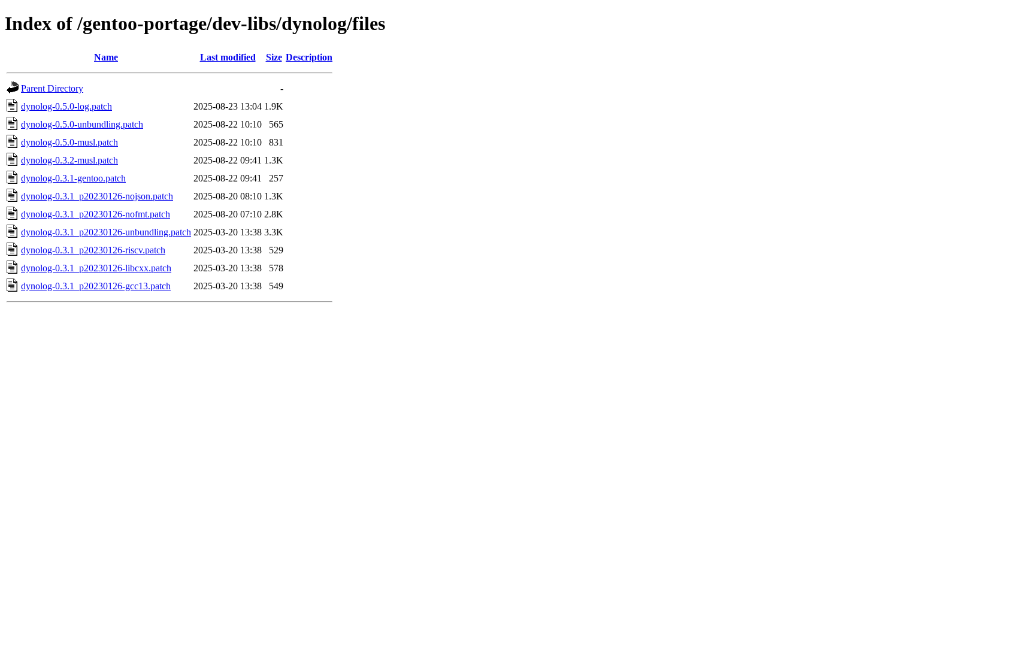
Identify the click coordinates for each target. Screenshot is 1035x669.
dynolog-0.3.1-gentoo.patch (73, 178)
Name (106, 57)
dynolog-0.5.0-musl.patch (69, 142)
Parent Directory (52, 88)
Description (309, 57)
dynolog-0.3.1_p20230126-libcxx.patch (96, 268)
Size (274, 57)
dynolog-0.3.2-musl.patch (69, 160)
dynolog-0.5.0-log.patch (66, 106)
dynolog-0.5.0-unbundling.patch (82, 124)
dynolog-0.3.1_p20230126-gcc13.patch (96, 286)
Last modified (228, 57)
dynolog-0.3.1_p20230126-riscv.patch (93, 250)
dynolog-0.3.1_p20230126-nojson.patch (97, 196)
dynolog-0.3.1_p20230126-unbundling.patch (106, 232)
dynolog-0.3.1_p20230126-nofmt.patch (95, 214)
